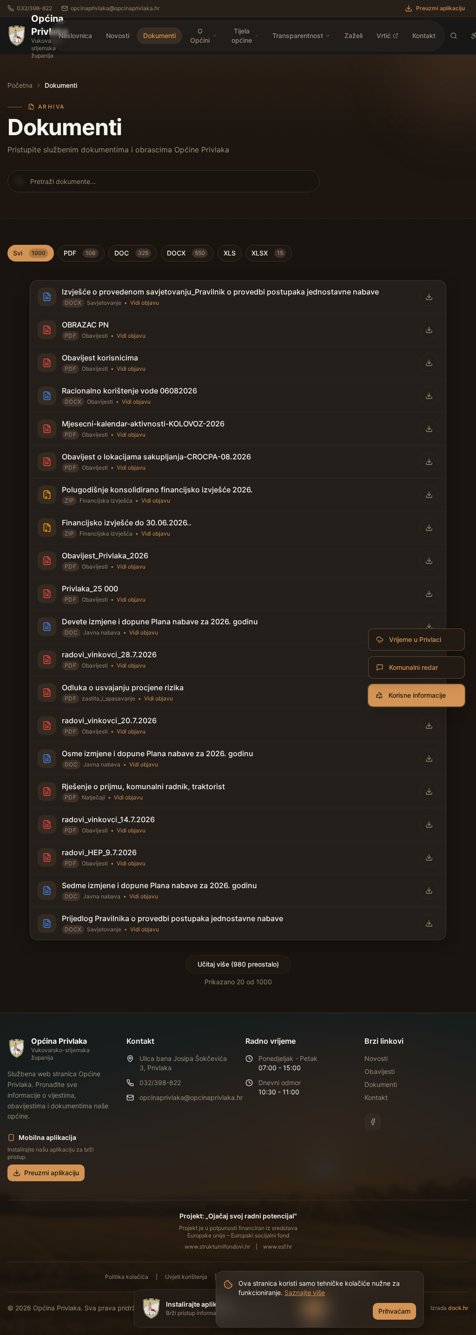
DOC (131, 253)
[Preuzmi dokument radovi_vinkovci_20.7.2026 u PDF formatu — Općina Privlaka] (429, 725)
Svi (29, 253)
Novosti (117, 35)
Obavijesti (379, 1071)
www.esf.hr (277, 1246)
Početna (20, 85)
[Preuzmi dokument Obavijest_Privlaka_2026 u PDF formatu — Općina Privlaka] (429, 560)
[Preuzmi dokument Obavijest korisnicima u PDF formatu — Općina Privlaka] (429, 362)
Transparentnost (297, 35)
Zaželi (353, 35)
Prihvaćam (394, 1311)
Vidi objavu (144, 302)
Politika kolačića (126, 1276)
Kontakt (424, 35)
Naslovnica (75, 35)
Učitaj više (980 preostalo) (238, 964)
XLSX (267, 253)
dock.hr (458, 1307)
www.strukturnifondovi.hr (217, 1246)
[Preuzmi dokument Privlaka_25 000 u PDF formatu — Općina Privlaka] (429, 593)
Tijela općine (241, 35)
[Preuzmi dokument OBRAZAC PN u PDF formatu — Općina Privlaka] (429, 330)
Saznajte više (304, 1292)
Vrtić (384, 35)
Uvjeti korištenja (186, 1276)
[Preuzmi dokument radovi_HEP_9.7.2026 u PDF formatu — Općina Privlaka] (429, 857)
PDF (80, 253)
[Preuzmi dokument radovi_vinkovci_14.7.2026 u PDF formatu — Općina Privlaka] (429, 824)
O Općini (200, 35)
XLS (230, 253)
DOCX (186, 253)
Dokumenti (159, 35)
